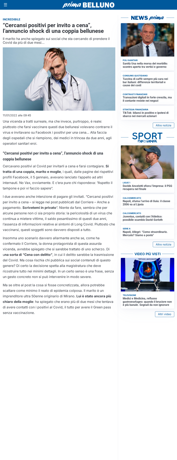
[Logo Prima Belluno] (88, 5)
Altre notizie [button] (163, 125)
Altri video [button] (164, 314)
